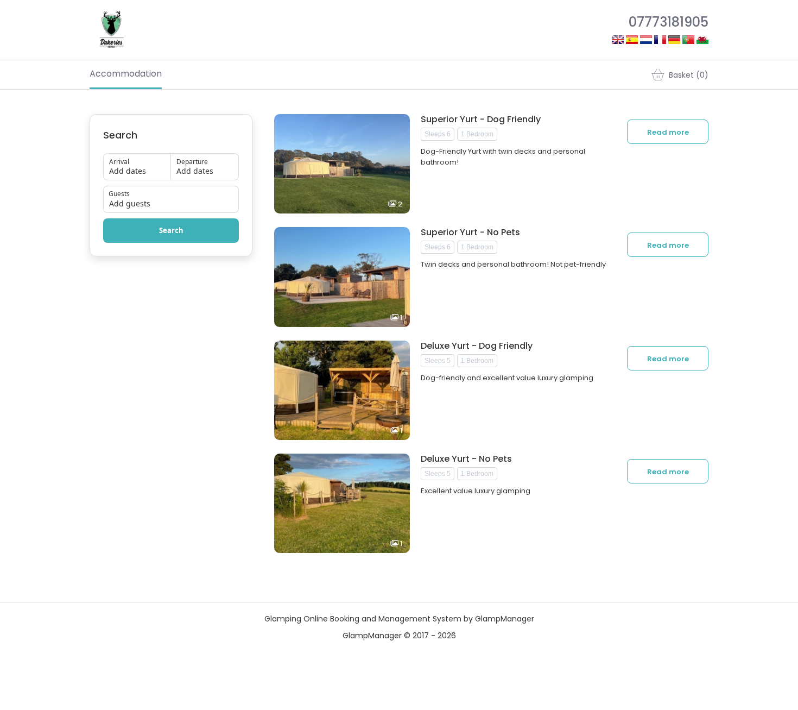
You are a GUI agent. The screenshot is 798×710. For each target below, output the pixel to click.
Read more (668, 132)
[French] (660, 41)
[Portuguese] (688, 41)
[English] (618, 41)
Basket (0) (688, 75)
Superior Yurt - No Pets (470, 232)
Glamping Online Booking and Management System (362, 618)
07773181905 (668, 22)
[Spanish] (632, 41)
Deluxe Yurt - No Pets (466, 459)
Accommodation (126, 73)
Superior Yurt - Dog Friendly (481, 119)
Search (171, 230)
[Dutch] (646, 41)
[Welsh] (702, 41)
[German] (674, 41)
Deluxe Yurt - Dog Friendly (477, 346)
